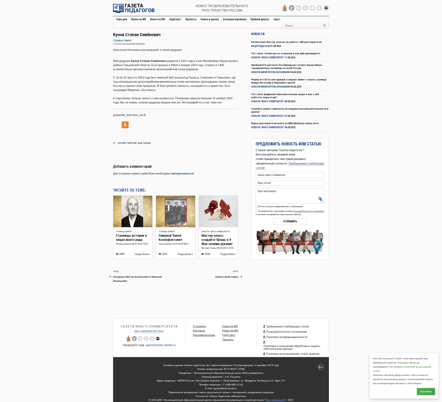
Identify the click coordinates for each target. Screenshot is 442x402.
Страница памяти (122, 40)
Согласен (426, 391)
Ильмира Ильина (124, 244)
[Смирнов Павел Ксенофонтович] (175, 226)
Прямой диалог (260, 19)
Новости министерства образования (270, 72)
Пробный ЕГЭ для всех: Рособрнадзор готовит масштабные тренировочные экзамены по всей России (286, 66)
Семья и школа (209, 19)
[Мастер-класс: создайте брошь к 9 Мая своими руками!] (218, 226)
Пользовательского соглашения (308, 211)
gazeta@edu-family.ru (161, 345)
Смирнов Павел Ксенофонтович (170, 237)
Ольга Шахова (165, 244)
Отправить (290, 221)
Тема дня (121, 19)
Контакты (199, 330)
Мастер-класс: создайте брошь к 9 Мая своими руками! (216, 239)
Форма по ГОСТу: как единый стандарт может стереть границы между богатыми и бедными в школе (289, 81)
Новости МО (157, 19)
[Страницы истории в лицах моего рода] (132, 226)
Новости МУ (138, 19)
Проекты (190, 19)
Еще (276, 19)
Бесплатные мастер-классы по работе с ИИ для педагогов (286, 41)
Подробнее (142, 254)
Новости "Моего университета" (215, 232)
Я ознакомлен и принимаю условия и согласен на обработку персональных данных (290, 213)
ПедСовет (175, 19)
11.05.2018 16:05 (119, 44)
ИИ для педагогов (260, 46)
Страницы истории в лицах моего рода (131, 237)
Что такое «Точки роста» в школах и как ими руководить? (285, 53)
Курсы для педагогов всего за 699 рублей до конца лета (285, 123)
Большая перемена (234, 19)
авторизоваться (182, 173)
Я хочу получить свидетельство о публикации (281, 206)
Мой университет (275, 400)
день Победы (144, 143)
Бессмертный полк (127, 143)
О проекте (199, 326)
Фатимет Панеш (209, 248)
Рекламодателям (204, 335)
